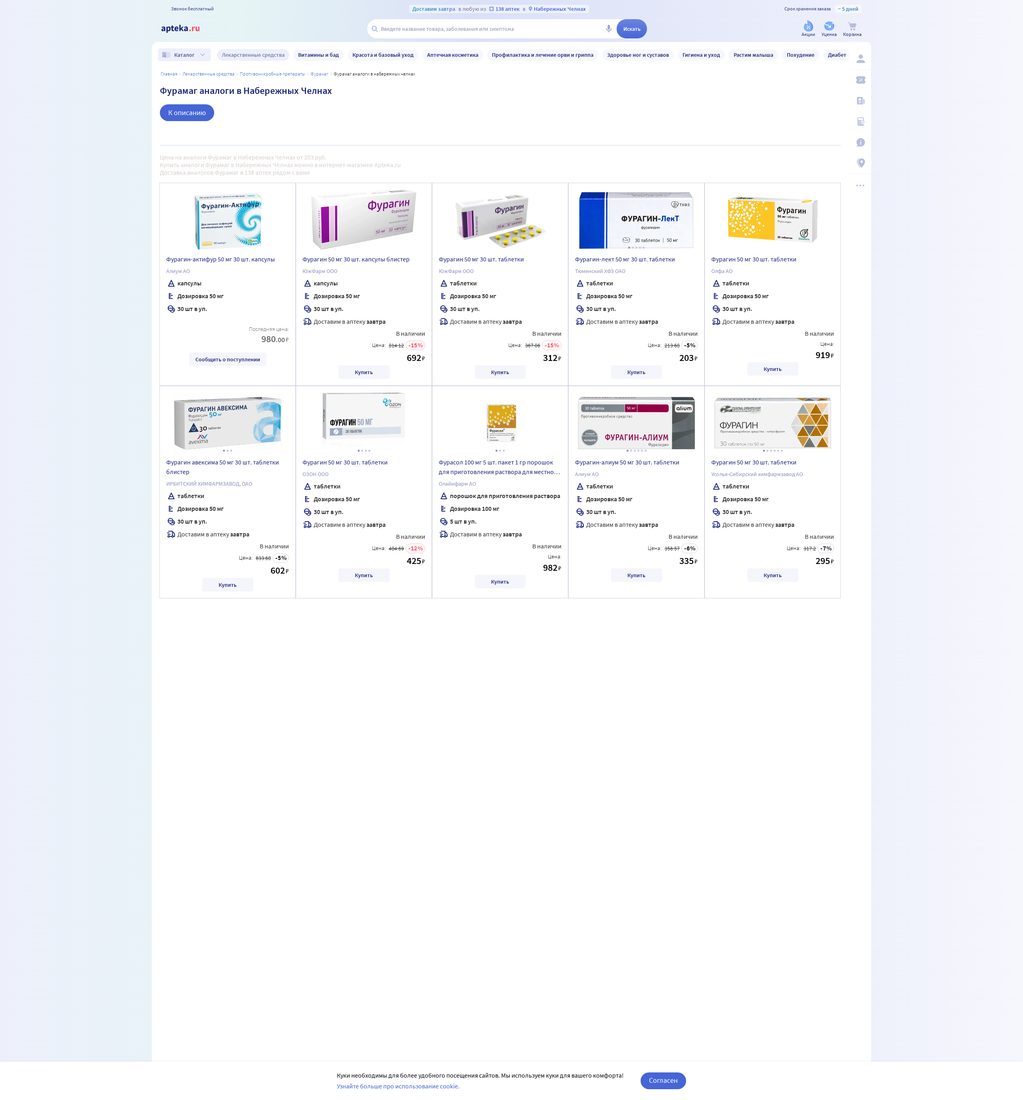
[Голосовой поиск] (608, 28)
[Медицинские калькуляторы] (860, 121)
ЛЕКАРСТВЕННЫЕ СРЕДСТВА (209, 74)
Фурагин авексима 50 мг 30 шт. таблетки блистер (222, 467)
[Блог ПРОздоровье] (860, 100)
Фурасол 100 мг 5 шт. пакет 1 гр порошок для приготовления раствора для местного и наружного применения (499, 468)
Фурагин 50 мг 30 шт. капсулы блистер (356, 259)
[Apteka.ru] (187, 29)
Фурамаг (319, 74)
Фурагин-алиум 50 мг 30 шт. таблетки (627, 462)
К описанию (187, 112)
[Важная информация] (860, 142)
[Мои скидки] (860, 80)
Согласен (663, 1080)
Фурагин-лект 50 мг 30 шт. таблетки (625, 259)
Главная (169, 74)
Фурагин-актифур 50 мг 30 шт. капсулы (220, 259)
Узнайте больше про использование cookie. (398, 1086)
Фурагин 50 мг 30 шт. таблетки (481, 259)
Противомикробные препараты (272, 74)
